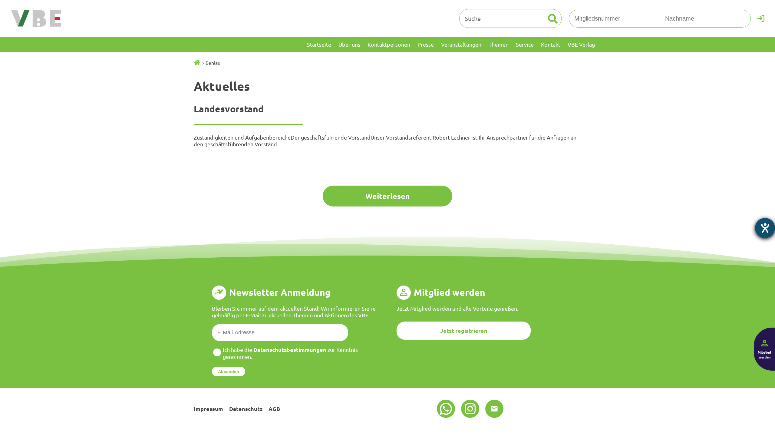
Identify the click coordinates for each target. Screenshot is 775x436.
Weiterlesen (387, 196)
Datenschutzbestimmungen (289, 349)
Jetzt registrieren (463, 330)
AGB (274, 408)
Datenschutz (245, 408)
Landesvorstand (229, 108)
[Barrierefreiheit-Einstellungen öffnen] (765, 228)
